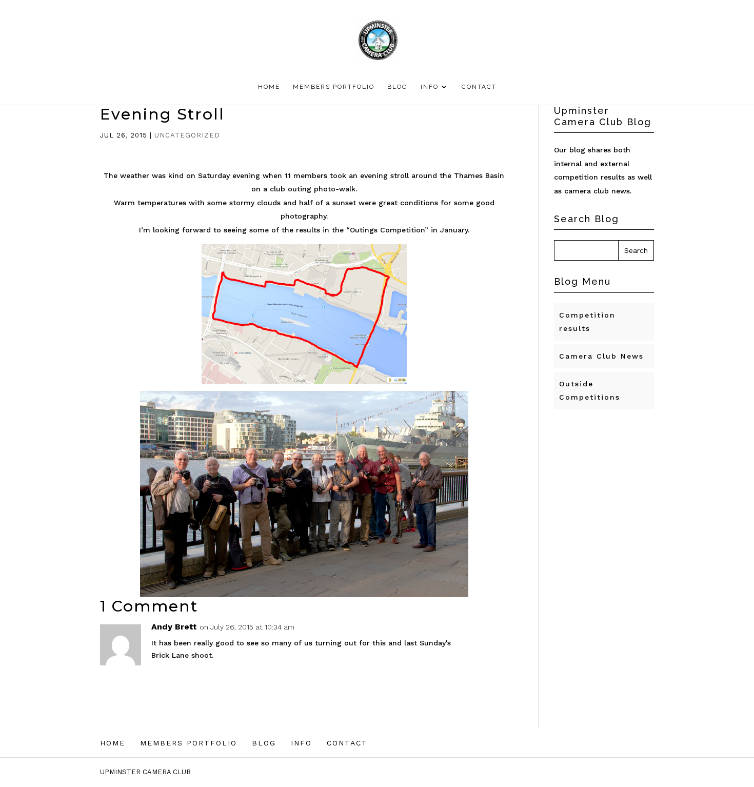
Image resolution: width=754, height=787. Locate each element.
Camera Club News (601, 356)
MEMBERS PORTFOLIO (333, 86)
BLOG (397, 86)
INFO (430, 86)
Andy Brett (174, 627)
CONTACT (479, 86)
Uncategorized (187, 135)
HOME (269, 86)
